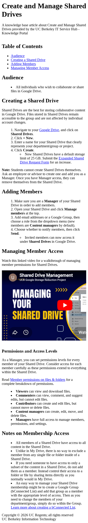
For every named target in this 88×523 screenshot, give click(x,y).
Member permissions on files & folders (37, 380)
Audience (18, 56)
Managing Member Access (30, 68)
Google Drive (49, 130)
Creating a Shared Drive (28, 60)
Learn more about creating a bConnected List (43, 507)
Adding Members (23, 64)
